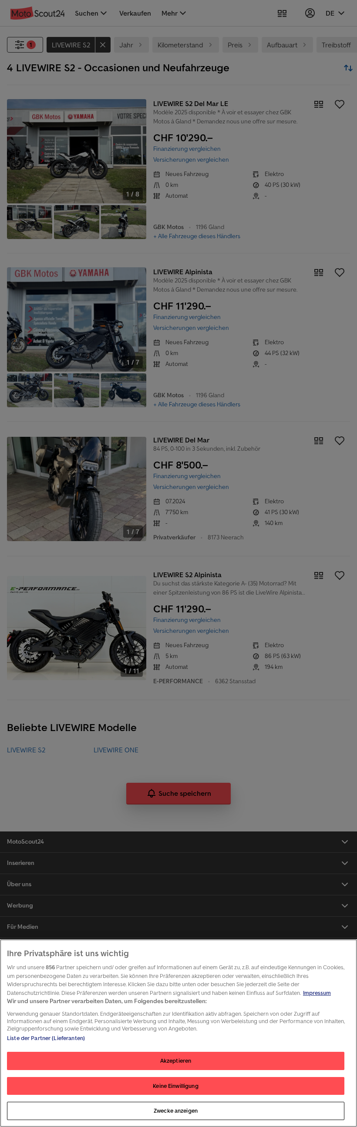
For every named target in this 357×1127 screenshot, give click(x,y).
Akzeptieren (175, 1060)
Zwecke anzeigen (176, 1110)
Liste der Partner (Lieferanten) (46, 1038)
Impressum (317, 993)
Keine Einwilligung (175, 1086)
